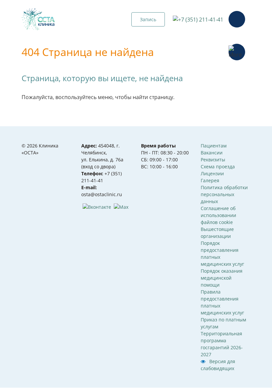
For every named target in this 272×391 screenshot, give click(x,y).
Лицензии (212, 173)
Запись (148, 19)
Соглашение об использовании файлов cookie (218, 215)
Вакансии (212, 152)
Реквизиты (213, 159)
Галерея (210, 180)
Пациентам (214, 145)
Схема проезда (218, 166)
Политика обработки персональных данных (224, 194)
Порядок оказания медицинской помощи (221, 278)
